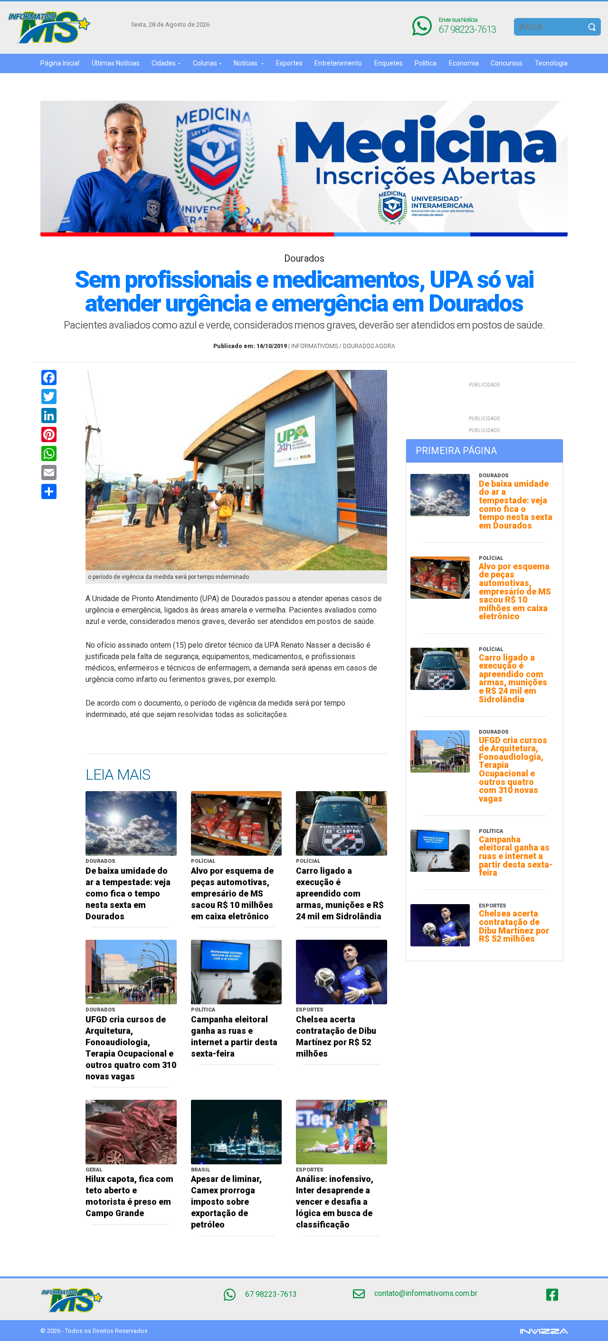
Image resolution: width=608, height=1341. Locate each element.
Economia (464, 63)
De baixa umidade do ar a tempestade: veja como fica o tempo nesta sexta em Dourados (128, 893)
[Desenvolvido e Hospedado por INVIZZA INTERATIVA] (544, 1330)
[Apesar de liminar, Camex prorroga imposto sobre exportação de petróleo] (236, 1131)
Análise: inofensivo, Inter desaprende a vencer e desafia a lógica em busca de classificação (334, 1201)
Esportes (289, 63)
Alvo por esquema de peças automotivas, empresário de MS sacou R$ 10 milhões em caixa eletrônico (232, 893)
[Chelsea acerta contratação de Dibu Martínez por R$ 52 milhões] (341, 971)
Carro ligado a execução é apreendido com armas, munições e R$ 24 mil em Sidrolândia (340, 893)
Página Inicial (59, 63)
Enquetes (388, 63)
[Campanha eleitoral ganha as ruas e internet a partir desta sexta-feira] (236, 971)
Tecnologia (551, 63)
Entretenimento (338, 63)
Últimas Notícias (116, 63)
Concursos (506, 63)
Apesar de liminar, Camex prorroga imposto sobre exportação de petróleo (226, 1201)
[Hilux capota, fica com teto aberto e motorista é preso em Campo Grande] (131, 1131)
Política (426, 63)
